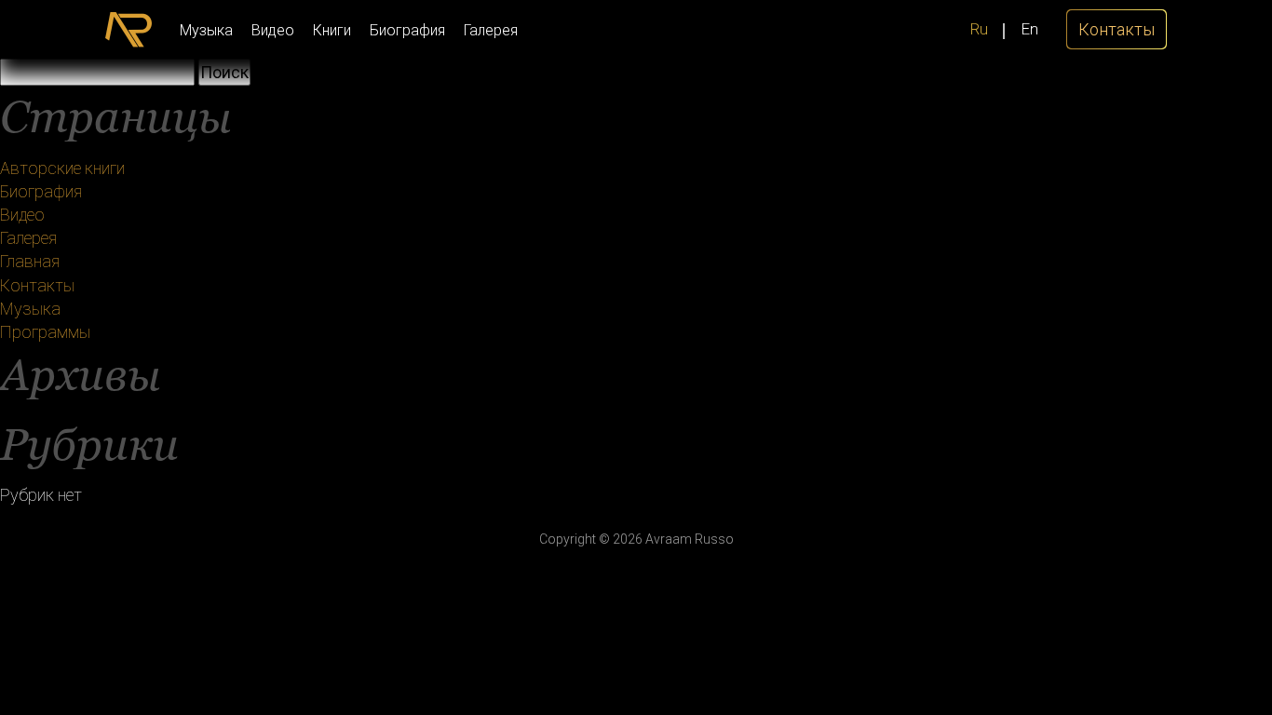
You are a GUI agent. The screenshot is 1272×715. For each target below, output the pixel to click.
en (1029, 29)
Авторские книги (62, 168)
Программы (45, 332)
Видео (272, 30)
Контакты (37, 285)
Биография (407, 30)
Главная (30, 261)
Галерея (491, 30)
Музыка (206, 30)
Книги (332, 30)
